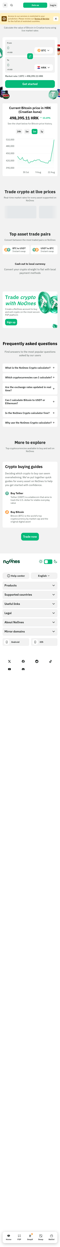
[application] (30, 156)
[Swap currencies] (30, 56)
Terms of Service (41, 18)
